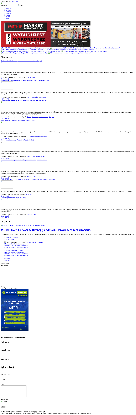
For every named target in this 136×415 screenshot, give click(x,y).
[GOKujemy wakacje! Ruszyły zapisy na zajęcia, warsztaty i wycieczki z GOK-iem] (26, 49)
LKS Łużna (30, 136)
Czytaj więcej (5, 79)
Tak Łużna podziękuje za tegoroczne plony (13, 197)
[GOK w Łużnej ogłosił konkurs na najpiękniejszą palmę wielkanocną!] (69, 53)
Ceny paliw (7, 258)
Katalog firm (8, 13)
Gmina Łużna (31, 156)
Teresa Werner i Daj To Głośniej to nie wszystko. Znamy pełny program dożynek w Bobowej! (28, 179)
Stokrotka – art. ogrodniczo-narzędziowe (16, 245)
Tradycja (51, 117)
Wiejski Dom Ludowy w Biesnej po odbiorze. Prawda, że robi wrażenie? (46, 230)
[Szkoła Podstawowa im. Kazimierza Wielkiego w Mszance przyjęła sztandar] (85, 51)
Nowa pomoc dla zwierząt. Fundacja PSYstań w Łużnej (17, 140)
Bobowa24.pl (15, 1)
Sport (28, 97)
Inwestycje (29, 176)
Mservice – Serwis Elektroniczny (14, 244)
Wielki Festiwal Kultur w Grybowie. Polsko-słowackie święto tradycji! (21, 61)
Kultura (29, 117)
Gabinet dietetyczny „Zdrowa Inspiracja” (16, 247)
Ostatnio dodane (9, 239)
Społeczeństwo (30, 77)
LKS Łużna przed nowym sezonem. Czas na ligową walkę (18, 120)
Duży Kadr (7, 10)
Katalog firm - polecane (11, 237)
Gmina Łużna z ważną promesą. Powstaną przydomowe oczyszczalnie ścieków (24, 160)
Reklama (7, 15)
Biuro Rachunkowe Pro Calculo (34, 242)
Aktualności (7, 8)
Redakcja (7, 16)
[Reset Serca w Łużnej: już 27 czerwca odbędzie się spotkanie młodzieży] (73, 49)
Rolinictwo (35, 117)
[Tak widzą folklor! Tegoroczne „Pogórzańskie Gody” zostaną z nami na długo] (24, 53)
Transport (43, 97)
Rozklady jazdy (9, 260)
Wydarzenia (7, 11)
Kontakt (6, 18)
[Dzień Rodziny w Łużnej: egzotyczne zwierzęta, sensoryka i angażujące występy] (25, 48)
